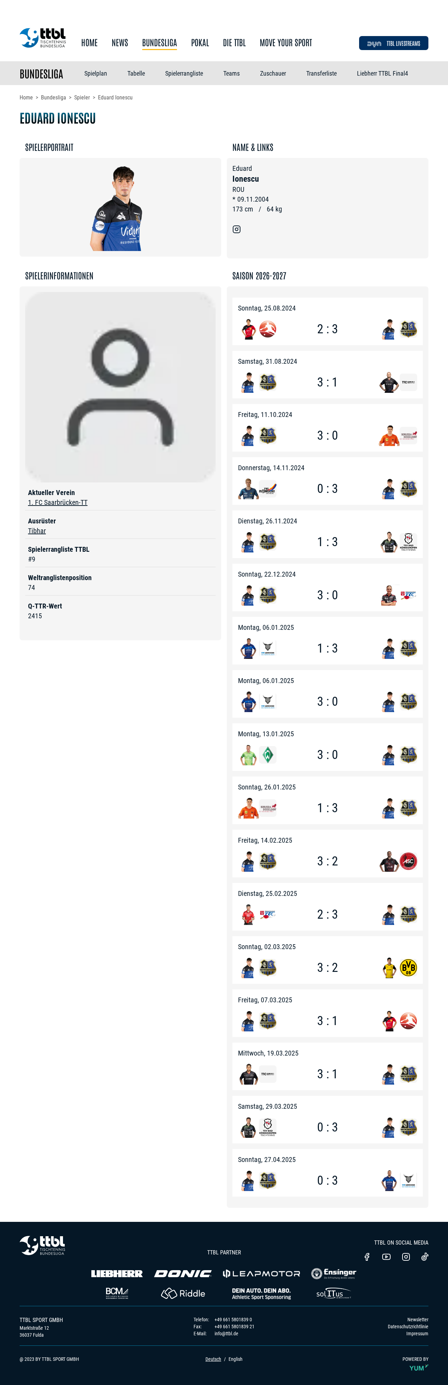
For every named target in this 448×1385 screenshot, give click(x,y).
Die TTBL (234, 42)
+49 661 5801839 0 (233, 1319)
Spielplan (95, 73)
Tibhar (37, 531)
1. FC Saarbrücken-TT (58, 502)
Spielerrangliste (184, 73)
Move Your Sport (286, 42)
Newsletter (417, 1319)
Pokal (200, 42)
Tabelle (136, 73)
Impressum (417, 1333)
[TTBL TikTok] (424, 1258)
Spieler (82, 97)
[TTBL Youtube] (386, 1257)
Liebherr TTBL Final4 (382, 73)
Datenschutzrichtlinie (408, 1326)
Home (89, 42)
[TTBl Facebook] (367, 1257)
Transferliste (321, 73)
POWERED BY (415, 1359)
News (120, 42)
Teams (231, 73)
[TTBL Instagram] (406, 1257)
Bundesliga (159, 42)
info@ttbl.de (226, 1333)
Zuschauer (273, 73)
